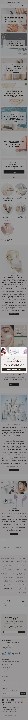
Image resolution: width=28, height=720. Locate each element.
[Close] (25, 348)
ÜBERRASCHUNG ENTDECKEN (14, 369)
